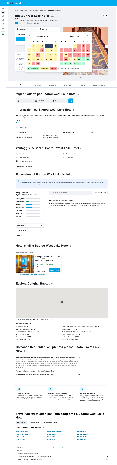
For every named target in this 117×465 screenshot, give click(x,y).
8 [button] (33, 50)
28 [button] (29, 63)
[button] (3, 3)
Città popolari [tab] (21, 422)
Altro (17, 122)
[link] (31, 274)
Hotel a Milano (81, 439)
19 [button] (51, 55)
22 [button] (33, 59)
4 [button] (46, 46)
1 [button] (33, 46)
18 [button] (47, 55)
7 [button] (29, 50)
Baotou (42, 10)
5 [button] (51, 46)
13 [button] (55, 50)
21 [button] (29, 59)
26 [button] (51, 59)
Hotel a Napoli (51, 437)
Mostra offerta (54, 270)
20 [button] (55, 55)
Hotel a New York (82, 434)
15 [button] (33, 55)
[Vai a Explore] (3, 24)
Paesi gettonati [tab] (34, 422)
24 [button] (42, 59)
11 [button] (47, 50)
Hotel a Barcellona (22, 431)
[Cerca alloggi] (3, 12)
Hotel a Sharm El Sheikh (54, 431)
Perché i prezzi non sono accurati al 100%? (31, 460)
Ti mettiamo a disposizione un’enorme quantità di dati (34, 456)
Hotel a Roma (20, 437)
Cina (21, 10)
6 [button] (55, 46)
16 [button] (38, 55)
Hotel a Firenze (82, 437)
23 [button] (38, 59)
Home (16, 10)
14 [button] (29, 55)
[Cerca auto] (3, 16)
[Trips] (3, 29)
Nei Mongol (32, 10)
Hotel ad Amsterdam (22, 434)
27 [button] (55, 59)
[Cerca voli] (3, 8)
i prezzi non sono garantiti (56, 448)
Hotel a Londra (20, 439)
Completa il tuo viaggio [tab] (50, 422)
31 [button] (83, 63)
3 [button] (42, 46)
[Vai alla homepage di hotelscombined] (14, 3)
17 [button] (42, 55)
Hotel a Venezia (51, 434)
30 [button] (38, 63)
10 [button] (42, 50)
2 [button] (79, 46)
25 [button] (47, 59)
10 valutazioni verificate (31, 23)
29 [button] (33, 63)
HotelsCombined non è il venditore (28, 453)
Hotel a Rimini (81, 431)
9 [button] (79, 50)
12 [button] (51, 50)
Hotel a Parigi (51, 439)
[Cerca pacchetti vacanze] (3, 20)
